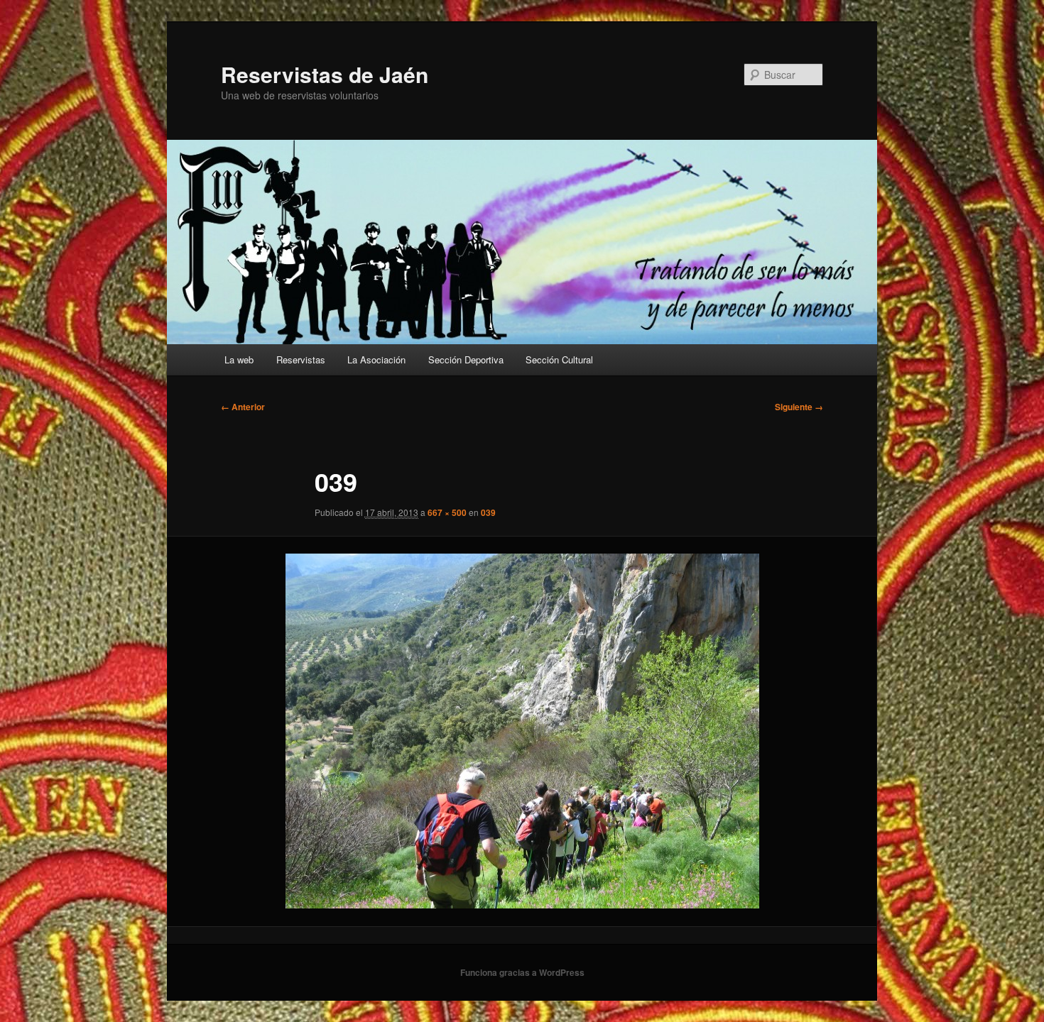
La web (239, 359)
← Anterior (243, 406)
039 (488, 512)
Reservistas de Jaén (324, 74)
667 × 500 (447, 512)
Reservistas (300, 359)
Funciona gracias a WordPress (522, 972)
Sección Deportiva (466, 359)
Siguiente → (799, 406)
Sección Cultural (559, 359)
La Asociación (376, 359)
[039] (522, 731)
